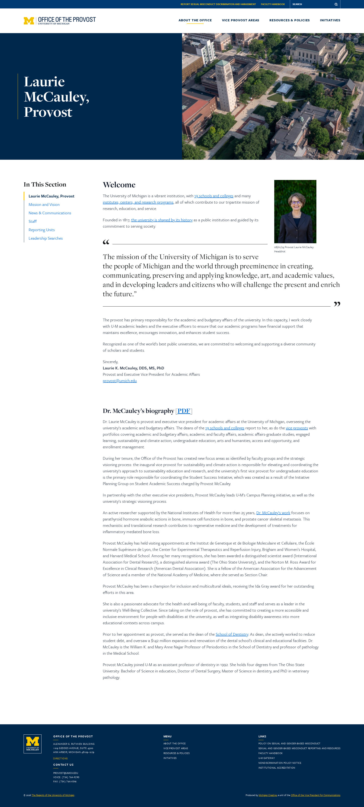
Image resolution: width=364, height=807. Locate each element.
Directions (60, 758)
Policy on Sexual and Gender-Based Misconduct (289, 743)
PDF (184, 410)
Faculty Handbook (273, 4)
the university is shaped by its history (162, 220)
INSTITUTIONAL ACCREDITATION (276, 767)
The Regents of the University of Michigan (53, 795)
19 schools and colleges (213, 196)
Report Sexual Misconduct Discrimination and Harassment (218, 4)
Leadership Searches (46, 238)
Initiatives (330, 20)
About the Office (195, 20)
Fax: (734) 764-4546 (65, 781)
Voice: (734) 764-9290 (66, 777)
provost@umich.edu (120, 380)
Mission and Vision (44, 204)
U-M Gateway (266, 758)
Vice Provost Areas (240, 20)
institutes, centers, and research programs (138, 202)
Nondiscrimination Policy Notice (279, 763)
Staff (33, 221)
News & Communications (50, 213)
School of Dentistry (232, 634)
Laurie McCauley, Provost (51, 196)
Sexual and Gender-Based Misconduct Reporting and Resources (299, 748)
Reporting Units (42, 230)
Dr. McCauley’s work (273, 512)
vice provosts (297, 428)
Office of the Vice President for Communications (315, 795)
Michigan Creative (268, 795)
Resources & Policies (289, 20)
